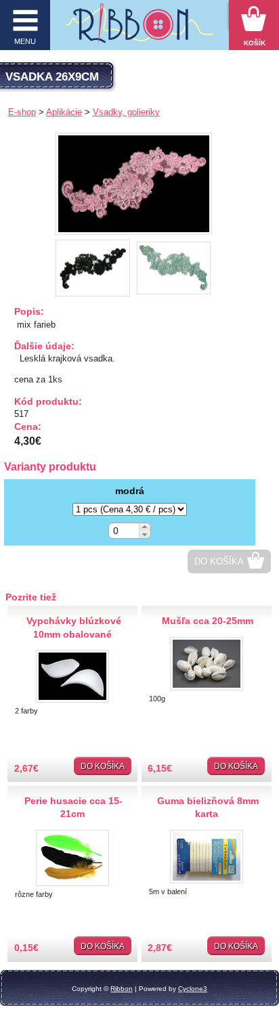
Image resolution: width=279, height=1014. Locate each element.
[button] (144, 527)
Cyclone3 (192, 988)
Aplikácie (64, 112)
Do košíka (219, 561)
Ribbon (121, 988)
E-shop (22, 112)
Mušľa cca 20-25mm (207, 620)
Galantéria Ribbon (140, 28)
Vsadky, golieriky (126, 112)
